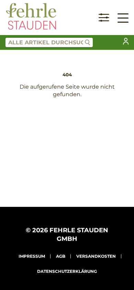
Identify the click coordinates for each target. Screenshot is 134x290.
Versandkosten (96, 256)
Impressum (32, 256)
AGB (60, 256)
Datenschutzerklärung (67, 271)
